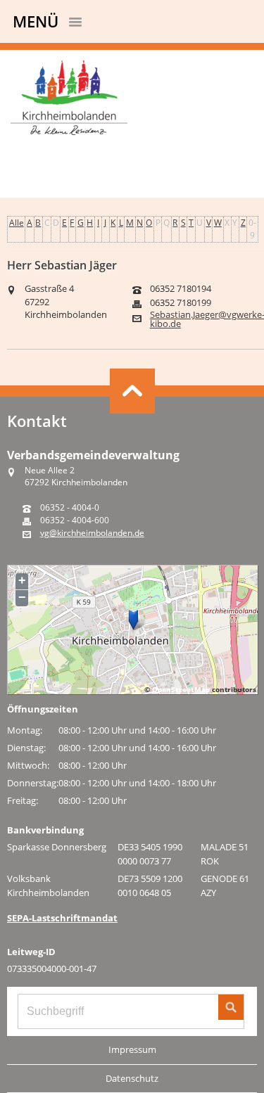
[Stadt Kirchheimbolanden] (132, 99)
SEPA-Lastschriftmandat (62, 918)
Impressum (132, 1049)
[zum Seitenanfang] (132, 391)
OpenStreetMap (181, 689)
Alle (16, 223)
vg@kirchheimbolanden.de (92, 533)
